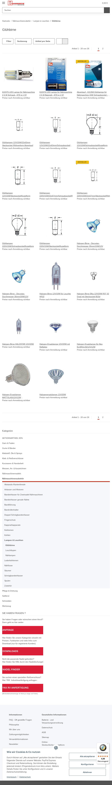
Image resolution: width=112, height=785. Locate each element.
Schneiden (6, 601)
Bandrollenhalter (11, 510)
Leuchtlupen (10, 550)
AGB (44, 732)
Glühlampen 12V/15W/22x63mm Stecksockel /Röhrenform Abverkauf (17, 143)
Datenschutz (25, 777)
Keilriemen (9, 530)
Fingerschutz (10, 520)
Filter (8, 41)
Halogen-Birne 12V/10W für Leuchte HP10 (55, 295)
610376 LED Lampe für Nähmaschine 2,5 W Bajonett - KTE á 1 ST (55, 93)
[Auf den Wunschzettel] (30, 62)
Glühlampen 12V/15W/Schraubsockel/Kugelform (92, 143)
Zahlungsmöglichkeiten (19, 734)
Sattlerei (5, 596)
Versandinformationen (18, 739)
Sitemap (45, 737)
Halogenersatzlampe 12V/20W (52, 394)
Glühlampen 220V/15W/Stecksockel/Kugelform (54, 244)
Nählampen (10, 555)
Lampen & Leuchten (13, 540)
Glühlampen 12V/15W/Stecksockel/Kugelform (16, 194)
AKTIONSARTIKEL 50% (12, 438)
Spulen (7, 581)
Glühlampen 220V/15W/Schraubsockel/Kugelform (18, 244)
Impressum (12, 777)
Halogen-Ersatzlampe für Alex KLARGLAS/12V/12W (90, 345)
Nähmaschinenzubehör (13, 478)
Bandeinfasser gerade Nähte (16, 500)
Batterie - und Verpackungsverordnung (52, 721)
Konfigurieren (87, 764)
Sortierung (22, 41)
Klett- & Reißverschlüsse (12, 458)
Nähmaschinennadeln (11, 473)
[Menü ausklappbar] (3, 1)
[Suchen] (107, 10)
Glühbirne (10, 545)
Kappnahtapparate (12, 525)
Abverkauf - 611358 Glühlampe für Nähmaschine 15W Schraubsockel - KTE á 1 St (92, 93)
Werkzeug (6, 606)
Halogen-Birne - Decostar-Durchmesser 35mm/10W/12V (90, 244)
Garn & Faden (8, 443)
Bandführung (10, 505)
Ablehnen (87, 772)
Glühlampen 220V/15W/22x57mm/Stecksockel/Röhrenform (93, 194)
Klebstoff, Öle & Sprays (12, 453)
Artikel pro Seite (42, 41)
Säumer (7, 570)
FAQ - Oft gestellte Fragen (20, 720)
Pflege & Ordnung (10, 591)
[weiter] (107, 48)
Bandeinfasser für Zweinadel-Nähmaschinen (23, 494)
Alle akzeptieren (87, 756)
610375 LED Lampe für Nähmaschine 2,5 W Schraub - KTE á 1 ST (18, 93)
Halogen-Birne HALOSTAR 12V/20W (18, 344)
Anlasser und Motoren (13, 489)
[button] (88, 3)
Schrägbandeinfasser (13, 576)
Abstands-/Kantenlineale (14, 484)
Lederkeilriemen (11, 560)
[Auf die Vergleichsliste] (23, 62)
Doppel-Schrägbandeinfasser (17, 515)
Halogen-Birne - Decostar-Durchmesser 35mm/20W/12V (15, 295)
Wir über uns (14, 729)
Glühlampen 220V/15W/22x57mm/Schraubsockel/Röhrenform (55, 194)
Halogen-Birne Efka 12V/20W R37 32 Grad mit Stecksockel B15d (93, 295)
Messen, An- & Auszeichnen (14, 468)
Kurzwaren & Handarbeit (12, 463)
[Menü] (107, 744)
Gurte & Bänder (9, 448)
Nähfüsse (8, 565)
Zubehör (8, 586)
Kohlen (7, 535)
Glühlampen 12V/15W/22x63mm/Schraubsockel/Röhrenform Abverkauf (55, 144)
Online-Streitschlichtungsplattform (53, 743)
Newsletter (13, 744)
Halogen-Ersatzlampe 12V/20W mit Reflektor (54, 345)
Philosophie (14, 725)
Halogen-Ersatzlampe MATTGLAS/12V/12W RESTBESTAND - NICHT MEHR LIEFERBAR (16, 396)
